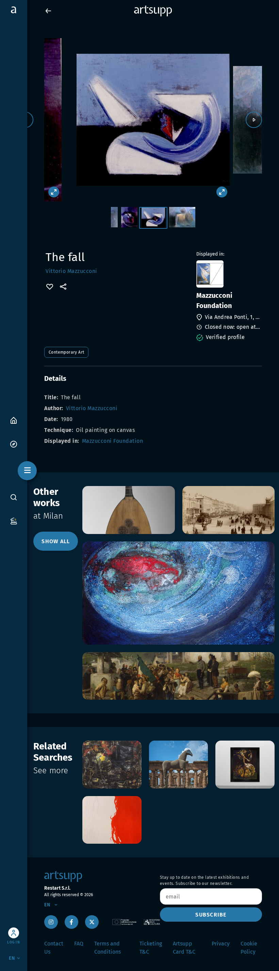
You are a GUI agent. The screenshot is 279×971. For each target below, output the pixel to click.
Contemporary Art (66, 352)
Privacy (221, 943)
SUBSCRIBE (210, 914)
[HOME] (13, 420)
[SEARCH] (13, 497)
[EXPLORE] (13, 443)
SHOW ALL (56, 541)
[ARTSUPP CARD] (13, 520)
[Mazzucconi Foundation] (228, 274)
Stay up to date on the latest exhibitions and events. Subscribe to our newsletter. (204, 880)
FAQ (78, 943)
